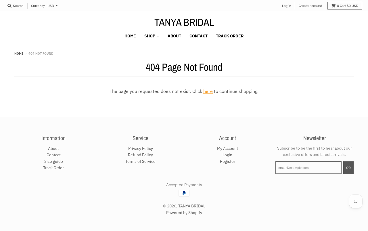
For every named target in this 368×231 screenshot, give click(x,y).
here (208, 91)
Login (227, 154)
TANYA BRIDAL (184, 22)
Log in (286, 5)
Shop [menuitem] (149, 36)
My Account (227, 148)
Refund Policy (140, 154)
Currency (38, 5)
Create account (310, 5)
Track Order (53, 167)
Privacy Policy (140, 148)
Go (348, 168)
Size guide (53, 161)
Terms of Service (140, 161)
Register (227, 161)
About (53, 148)
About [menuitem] (174, 36)
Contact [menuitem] (198, 36)
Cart (347, 5)
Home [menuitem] (130, 36)
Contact (54, 154)
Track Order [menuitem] (230, 36)
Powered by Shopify (184, 212)
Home (19, 53)
